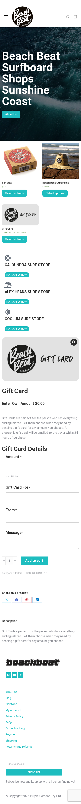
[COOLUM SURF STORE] (8, 312)
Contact (11, 704)
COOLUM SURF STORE (24, 319)
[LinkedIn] (37, 600)
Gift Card (17, 573)
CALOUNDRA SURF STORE (27, 265)
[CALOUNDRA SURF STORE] (8, 258)
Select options (14, 193)
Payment (12, 734)
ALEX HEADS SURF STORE (27, 292)
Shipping (11, 741)
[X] (6, 600)
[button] (73, 342)
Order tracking (15, 728)
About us (11, 692)
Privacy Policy (14, 716)
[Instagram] (20, 675)
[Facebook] (16, 600)
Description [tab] (9, 621)
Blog (8, 698)
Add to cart (34, 561)
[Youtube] (14, 675)
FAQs (9, 722)
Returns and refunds (19, 747)
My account (13, 710)
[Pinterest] (27, 600)
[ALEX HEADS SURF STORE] (8, 285)
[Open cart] (75, 17)
